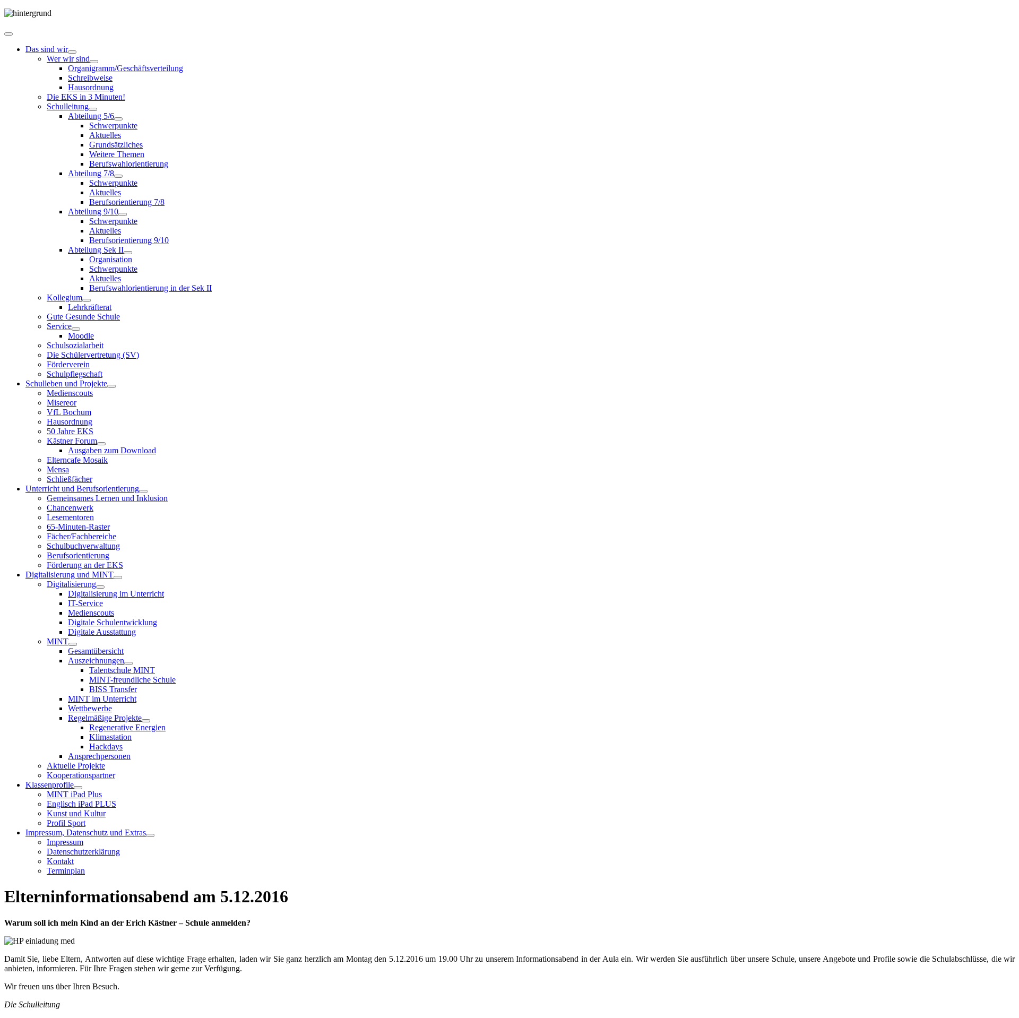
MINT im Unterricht (102, 698)
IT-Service (85, 603)
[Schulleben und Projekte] (111, 386)
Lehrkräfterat (89, 307)
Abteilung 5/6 (91, 115)
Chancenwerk (70, 507)
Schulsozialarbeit (75, 345)
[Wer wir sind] (94, 61)
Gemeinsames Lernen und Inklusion (107, 498)
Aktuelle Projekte (76, 765)
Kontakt (60, 861)
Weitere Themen (116, 154)
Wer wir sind (68, 58)
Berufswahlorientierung (128, 163)
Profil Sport (66, 822)
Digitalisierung (71, 584)
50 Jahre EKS (70, 431)
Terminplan (66, 870)
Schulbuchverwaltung (83, 545)
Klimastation (110, 736)
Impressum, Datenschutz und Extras (85, 832)
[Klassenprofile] (78, 787)
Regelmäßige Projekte (105, 717)
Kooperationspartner (81, 775)
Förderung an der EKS (85, 565)
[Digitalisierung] (100, 587)
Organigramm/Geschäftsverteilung (125, 68)
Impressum (65, 842)
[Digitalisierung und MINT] (118, 577)
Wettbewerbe (90, 708)
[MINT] (72, 644)
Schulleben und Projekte (66, 383)
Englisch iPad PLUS (81, 803)
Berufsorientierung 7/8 (127, 201)
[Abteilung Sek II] (128, 252)
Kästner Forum (72, 440)
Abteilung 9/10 (93, 211)
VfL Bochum (69, 412)
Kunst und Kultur (76, 813)
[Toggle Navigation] (8, 34)
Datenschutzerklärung (83, 851)
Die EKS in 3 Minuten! (86, 96)
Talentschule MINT (122, 670)
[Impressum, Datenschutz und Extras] (150, 835)
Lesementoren (70, 517)
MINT (57, 641)
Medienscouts (70, 393)
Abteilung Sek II (96, 249)
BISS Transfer (113, 689)
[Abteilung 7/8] (118, 176)
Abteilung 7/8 (91, 173)
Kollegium (64, 297)
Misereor (61, 402)
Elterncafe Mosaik (77, 459)
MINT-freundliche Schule (132, 679)
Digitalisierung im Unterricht (116, 593)
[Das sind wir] (72, 52)
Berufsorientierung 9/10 (129, 240)
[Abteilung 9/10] (122, 214)
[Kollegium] (86, 300)
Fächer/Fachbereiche (81, 536)
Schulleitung (68, 106)
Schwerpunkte (113, 125)
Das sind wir (46, 49)
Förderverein (68, 364)
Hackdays (106, 746)
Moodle (81, 335)
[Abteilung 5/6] (118, 118)
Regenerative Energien (127, 727)
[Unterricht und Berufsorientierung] (143, 491)
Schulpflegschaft (74, 373)
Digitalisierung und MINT (69, 574)
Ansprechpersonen (99, 756)
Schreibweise (90, 77)
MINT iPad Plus (74, 794)
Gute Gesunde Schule (83, 316)
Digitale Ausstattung (102, 631)
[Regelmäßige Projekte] (146, 720)
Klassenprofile (49, 784)
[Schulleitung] (93, 109)
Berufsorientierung (78, 555)
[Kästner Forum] (101, 443)
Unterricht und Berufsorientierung (82, 488)
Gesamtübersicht (96, 650)
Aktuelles (105, 135)
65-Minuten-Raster (78, 526)
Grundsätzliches (116, 144)
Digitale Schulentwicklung (112, 622)
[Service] (76, 329)
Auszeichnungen (96, 660)
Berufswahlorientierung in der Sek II (150, 287)
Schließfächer (69, 479)
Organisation (110, 259)
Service (59, 326)
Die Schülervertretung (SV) (93, 354)
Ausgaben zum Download (112, 450)
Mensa (58, 469)
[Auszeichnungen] (128, 663)
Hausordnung (91, 87)
